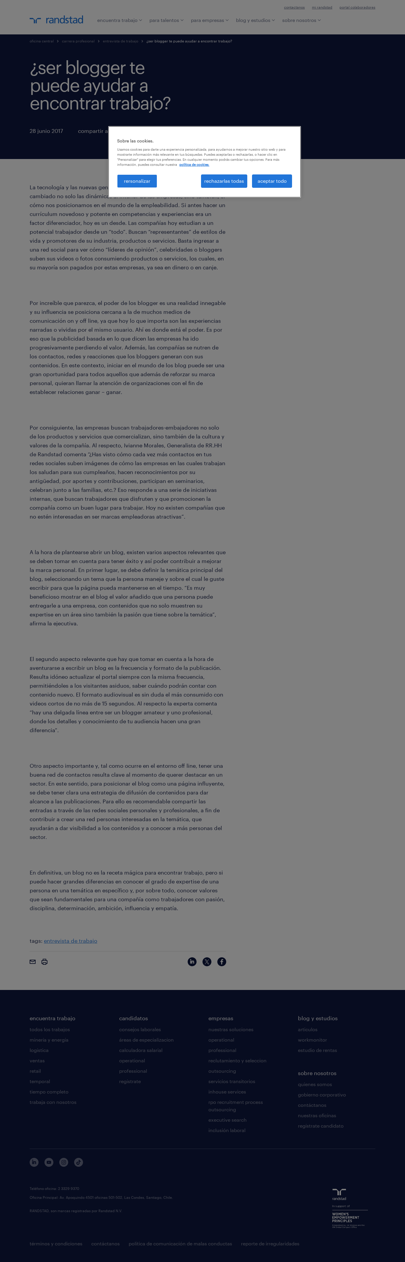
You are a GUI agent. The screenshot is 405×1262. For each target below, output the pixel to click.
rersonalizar (137, 181)
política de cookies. (194, 164)
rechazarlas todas (224, 181)
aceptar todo (272, 181)
